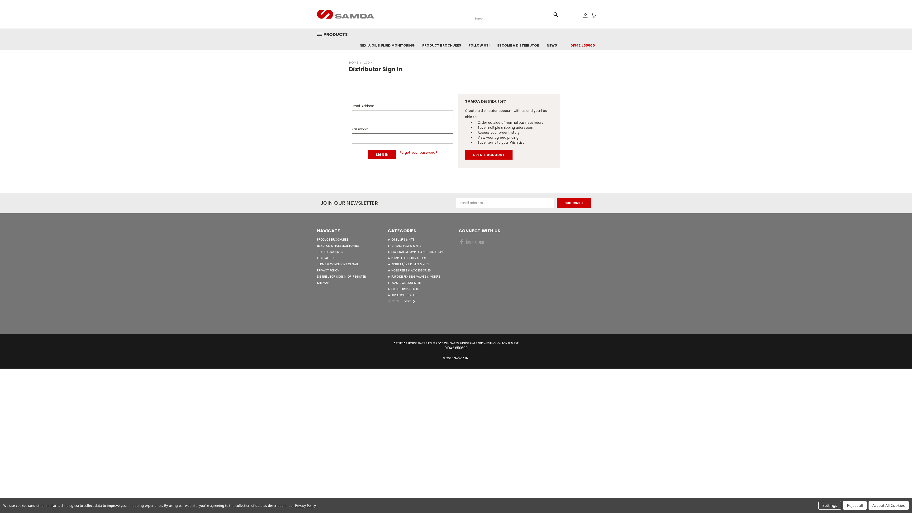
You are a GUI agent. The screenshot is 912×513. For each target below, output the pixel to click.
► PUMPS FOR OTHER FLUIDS (407, 258)
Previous (899, 498)
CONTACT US (326, 258)
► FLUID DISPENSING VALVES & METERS (414, 277)
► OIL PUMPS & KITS (401, 240)
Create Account (489, 154)
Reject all (855, 505)
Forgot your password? (418, 152)
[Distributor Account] (585, 15)
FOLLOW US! (479, 45)
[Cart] (593, 15)
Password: (360, 129)
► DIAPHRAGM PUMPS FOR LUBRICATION (415, 252)
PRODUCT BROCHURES (332, 240)
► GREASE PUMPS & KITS (405, 246)
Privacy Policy (305, 505)
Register (359, 277)
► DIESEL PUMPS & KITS (403, 289)
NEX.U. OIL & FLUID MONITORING (387, 45)
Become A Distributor (518, 45)
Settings (829, 505)
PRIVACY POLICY (328, 270)
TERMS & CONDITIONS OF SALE (338, 264)
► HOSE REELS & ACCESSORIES (409, 270)
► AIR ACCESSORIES (402, 295)
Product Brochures (441, 45)
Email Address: (363, 106)
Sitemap (322, 283)
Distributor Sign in (332, 277)
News (552, 45)
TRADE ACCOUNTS (330, 252)
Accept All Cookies (888, 505)
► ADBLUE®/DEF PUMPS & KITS (408, 264)
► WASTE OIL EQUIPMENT (405, 283)
